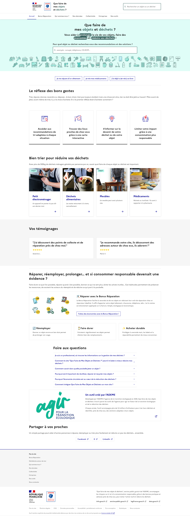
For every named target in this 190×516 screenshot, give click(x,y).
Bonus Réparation (44, 16)
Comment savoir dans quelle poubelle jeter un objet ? (77, 368)
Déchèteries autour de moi (37, 461)
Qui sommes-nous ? (62, 16)
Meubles (105, 196)
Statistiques (123, 508)
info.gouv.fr (100, 501)
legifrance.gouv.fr (137, 501)
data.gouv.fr (153, 501)
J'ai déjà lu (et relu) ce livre (122, 78)
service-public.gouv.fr (118, 501)
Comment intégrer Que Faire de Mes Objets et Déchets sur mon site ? (84, 384)
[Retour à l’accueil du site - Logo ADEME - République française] (51, 496)
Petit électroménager (42, 198)
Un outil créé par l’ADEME (100, 395)
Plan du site (33, 508)
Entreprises (103, 16)
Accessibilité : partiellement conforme (90, 508)
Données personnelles (67, 508)
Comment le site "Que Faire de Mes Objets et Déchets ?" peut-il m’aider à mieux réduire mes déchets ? (93, 362)
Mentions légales (45, 508)
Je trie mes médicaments (96, 78)
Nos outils (114, 16)
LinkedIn (108, 439)
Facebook (84, 439)
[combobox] (144, 6)
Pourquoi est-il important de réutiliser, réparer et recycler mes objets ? (84, 374)
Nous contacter (34, 482)
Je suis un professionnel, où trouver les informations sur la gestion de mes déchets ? (90, 355)
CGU (55, 508)
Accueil (32, 16)
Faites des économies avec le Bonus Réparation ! (98, 313)
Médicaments (141, 196)
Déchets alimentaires (73, 198)
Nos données (77, 16)
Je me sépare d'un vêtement (68, 78)
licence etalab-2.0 (107, 513)
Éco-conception (110, 508)
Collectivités (90, 16)
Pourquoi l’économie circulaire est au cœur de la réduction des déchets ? (85, 379)
